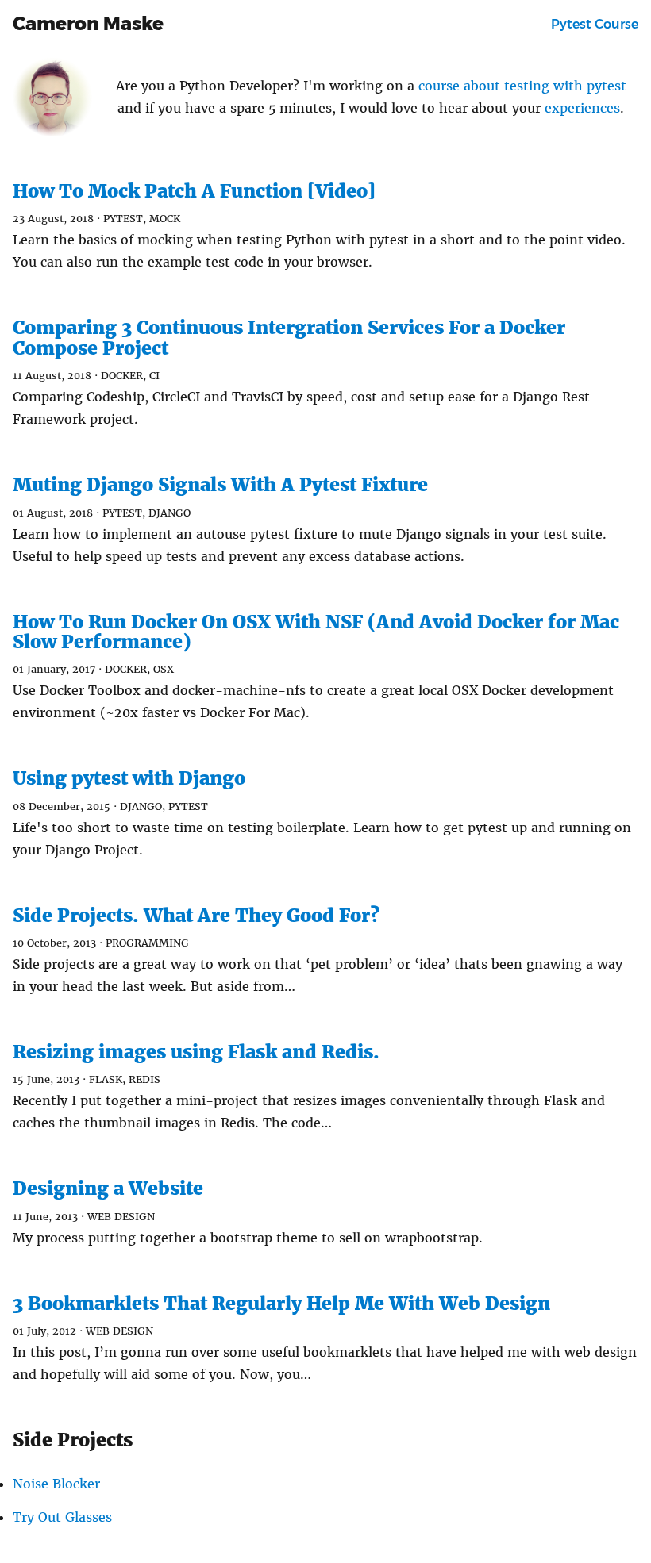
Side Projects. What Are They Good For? (196, 915)
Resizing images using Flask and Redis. (196, 1051)
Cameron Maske (88, 24)
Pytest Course (594, 24)
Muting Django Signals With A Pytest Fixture (220, 484)
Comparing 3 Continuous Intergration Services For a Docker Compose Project (289, 337)
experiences (582, 108)
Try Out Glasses (62, 1517)
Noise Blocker (56, 1484)
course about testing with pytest (522, 86)
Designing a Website (108, 1188)
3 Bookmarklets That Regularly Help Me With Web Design (281, 1303)
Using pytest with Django (129, 777)
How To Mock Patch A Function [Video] (194, 190)
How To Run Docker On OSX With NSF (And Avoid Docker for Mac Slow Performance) (316, 631)
